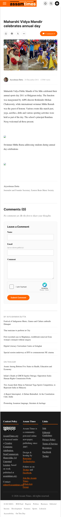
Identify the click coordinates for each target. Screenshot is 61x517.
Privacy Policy (48, 439)
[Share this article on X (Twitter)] (18, 33)
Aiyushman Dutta (16, 79)
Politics (36, 504)
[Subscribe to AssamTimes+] (57, 3)
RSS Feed (19, 504)
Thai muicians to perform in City (17, 330)
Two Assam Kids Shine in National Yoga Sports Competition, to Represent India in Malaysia (29, 386)
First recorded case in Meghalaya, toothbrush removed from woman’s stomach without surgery (28, 338)
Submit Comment (18, 298)
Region (28, 504)
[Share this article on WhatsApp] (6, 33)
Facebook (27, 472)
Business (44, 504)
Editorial (53, 504)
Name (9, 231)
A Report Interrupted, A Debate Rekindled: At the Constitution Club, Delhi (29, 395)
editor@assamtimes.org (13, 484)
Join (44, 428)
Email (15, 245)
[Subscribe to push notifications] (45, 3)
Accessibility (9, 513)
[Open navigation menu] (4, 3)
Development (16, 508)
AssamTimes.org (10, 435)
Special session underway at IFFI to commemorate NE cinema (29, 352)
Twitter (26, 469)
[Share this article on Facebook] (12, 33)
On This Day (20, 513)
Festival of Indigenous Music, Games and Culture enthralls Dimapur (27, 322)
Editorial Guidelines (47, 434)
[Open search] (51, 3)
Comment (11, 259)
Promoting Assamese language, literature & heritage (25, 403)
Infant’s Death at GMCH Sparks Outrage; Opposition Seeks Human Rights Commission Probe (27, 377)
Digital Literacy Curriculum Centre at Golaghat (23, 346)
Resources (47, 447)
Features (27, 508)
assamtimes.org (10, 475)
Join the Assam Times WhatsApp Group (29, 482)
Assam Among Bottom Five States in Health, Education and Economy (28, 368)
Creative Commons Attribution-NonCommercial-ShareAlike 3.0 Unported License (11, 454)
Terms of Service (50, 443)
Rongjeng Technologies (29, 460)
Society (7, 508)
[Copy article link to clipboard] (24, 33)
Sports (34, 508)
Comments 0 (50, 33)
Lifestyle (42, 508)
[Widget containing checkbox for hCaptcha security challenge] (28, 286)
